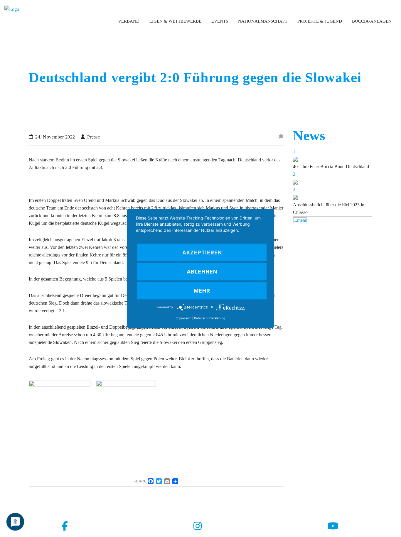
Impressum (183, 318)
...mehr (300, 220)
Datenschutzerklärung (209, 318)
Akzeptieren (202, 252)
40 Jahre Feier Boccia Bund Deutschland (331, 166)
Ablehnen (202, 271)
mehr (202, 291)
